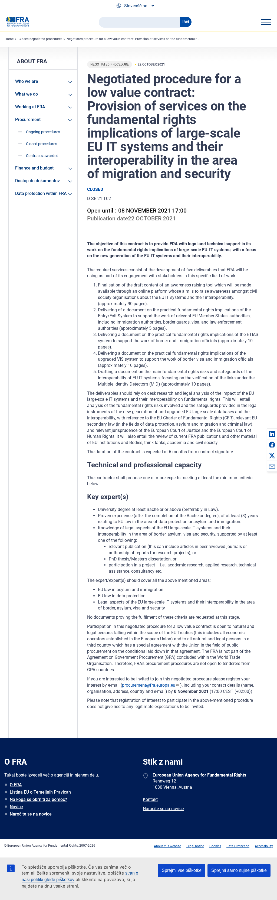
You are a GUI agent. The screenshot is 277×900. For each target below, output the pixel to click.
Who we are (26, 81)
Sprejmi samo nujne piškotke (239, 870)
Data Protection (237, 846)
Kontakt (150, 799)
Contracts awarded (42, 156)
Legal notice (195, 846)
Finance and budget (34, 168)
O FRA (16, 784)
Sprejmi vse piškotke (182, 870)
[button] (272, 433)
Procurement (28, 119)
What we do (26, 94)
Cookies (215, 846)
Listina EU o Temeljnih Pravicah (40, 792)
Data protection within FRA (41, 193)
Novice (16, 806)
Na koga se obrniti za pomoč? (38, 799)
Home (9, 39)
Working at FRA (30, 106)
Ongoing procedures (43, 132)
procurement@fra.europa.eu (148, 685)
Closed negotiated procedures (40, 39)
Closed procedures (41, 144)
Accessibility (264, 846)
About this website (167, 846)
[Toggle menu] (266, 22)
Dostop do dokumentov (37, 180)
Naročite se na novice (31, 814)
